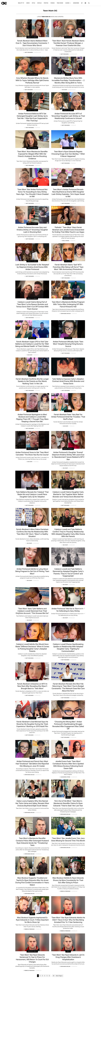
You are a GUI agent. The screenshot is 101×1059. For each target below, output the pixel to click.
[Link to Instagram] (85, 3)
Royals (39, 3)
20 (53, 975)
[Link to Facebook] (82, 3)
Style (33, 3)
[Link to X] (89, 3)
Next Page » (59, 975)
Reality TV (21, 3)
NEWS (28, 3)
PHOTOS (46, 3)
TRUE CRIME (60, 3)
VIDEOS (52, 3)
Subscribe (76, 3)
